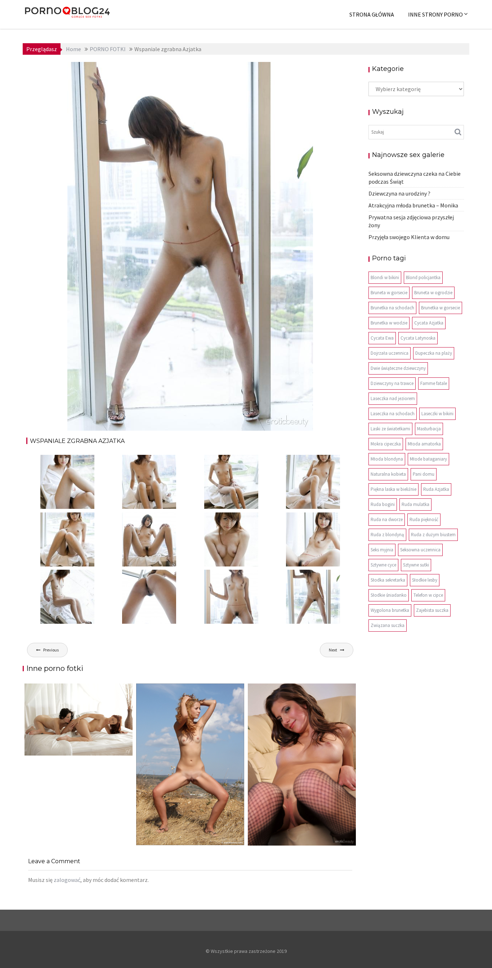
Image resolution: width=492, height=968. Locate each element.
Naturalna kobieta (388, 474)
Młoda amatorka (424, 444)
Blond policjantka (423, 277)
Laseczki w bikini (437, 414)
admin (138, 71)
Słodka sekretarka (388, 580)
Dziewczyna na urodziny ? (399, 193)
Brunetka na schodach (392, 308)
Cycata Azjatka (428, 323)
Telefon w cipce (428, 595)
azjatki (235, 71)
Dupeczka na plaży (433, 353)
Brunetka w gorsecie (440, 308)
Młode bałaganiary (428, 459)
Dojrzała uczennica (389, 353)
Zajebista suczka (432, 610)
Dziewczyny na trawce (392, 383)
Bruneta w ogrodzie (433, 293)
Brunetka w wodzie (389, 323)
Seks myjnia (382, 550)
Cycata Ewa (382, 338)
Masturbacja (429, 429)
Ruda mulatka (415, 504)
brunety (256, 71)
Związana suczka (387, 625)
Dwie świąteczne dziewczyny (398, 368)
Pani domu (423, 474)
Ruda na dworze (387, 519)
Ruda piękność (424, 519)
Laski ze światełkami (390, 429)
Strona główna (371, 14)
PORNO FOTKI (286, 71)
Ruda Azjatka (436, 489)
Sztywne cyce (383, 565)
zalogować (67, 879)
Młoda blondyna (387, 459)
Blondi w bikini (385, 277)
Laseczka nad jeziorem (393, 398)
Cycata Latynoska (418, 338)
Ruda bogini (383, 504)
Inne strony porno (435, 14)
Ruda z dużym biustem (433, 535)
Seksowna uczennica (420, 550)
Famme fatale (433, 383)
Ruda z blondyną (387, 535)
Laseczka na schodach (393, 414)
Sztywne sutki (416, 565)
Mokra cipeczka (386, 444)
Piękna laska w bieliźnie (393, 489)
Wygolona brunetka (390, 610)
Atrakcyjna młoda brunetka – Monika (413, 205)
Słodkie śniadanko (389, 595)
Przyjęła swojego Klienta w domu (408, 237)
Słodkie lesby (424, 580)
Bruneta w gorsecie (389, 293)
